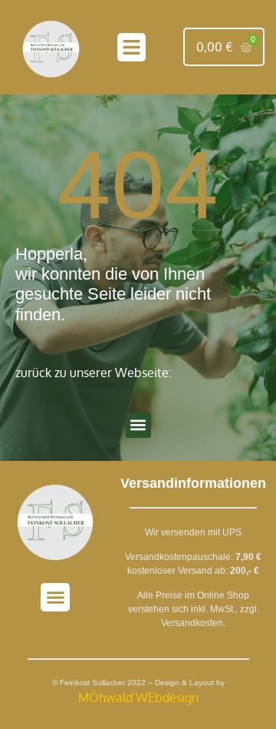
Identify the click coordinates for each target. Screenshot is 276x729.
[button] (131, 47)
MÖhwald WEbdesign (138, 697)
